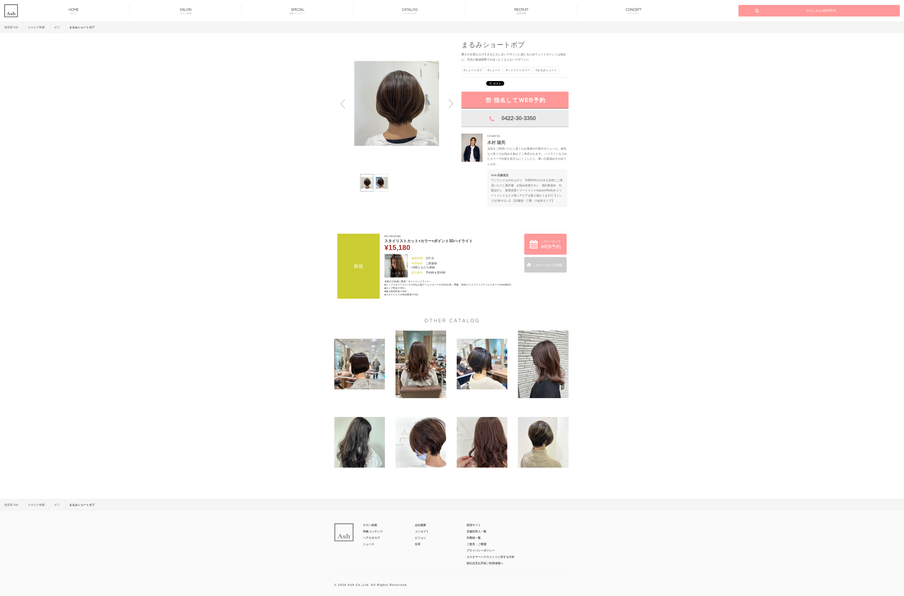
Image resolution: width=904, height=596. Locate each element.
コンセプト (422, 531)
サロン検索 (370, 525)
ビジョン (420, 537)
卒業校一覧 (474, 537)
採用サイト (474, 525)
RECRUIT (521, 11)
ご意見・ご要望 (476, 544)
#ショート (494, 70)
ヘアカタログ (371, 537)
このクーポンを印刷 (547, 265)
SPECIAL (297, 11)
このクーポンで (551, 244)
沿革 (417, 544)
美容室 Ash (11, 27)
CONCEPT (634, 11)
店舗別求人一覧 (476, 531)
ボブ (57, 27)
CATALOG (410, 11)
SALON (186, 11)
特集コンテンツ (373, 531)
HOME (74, 11)
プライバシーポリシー (481, 550)
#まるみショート (546, 70)
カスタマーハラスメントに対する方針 (491, 557)
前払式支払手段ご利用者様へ (485, 563)
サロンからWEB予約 (821, 10)
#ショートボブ (473, 70)
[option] (396, 103)
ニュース (368, 544)
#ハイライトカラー (518, 70)
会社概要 (420, 525)
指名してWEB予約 (520, 100)
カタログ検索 (36, 27)
